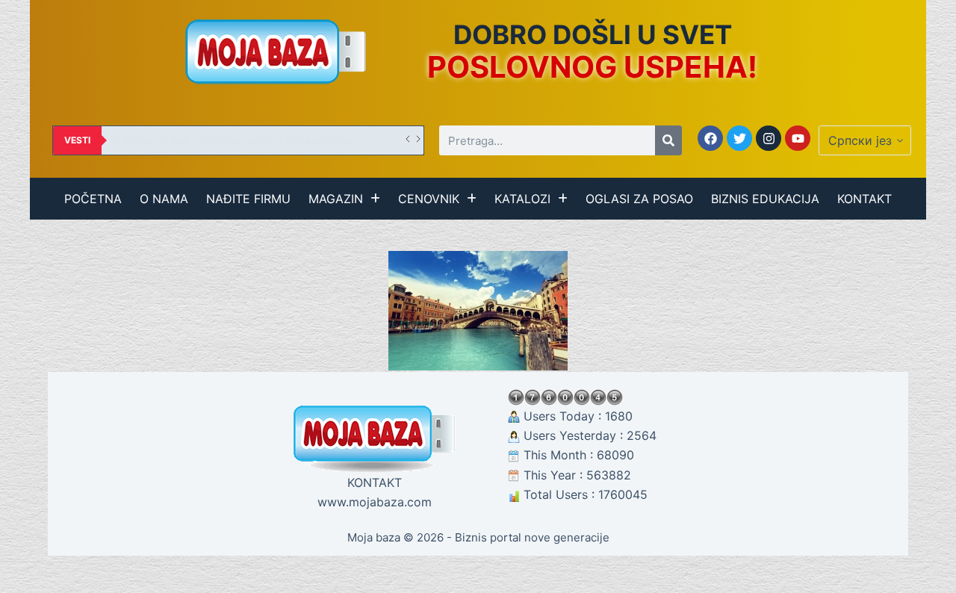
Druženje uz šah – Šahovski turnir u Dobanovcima (231, 140)
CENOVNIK (428, 198)
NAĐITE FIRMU (248, 198)
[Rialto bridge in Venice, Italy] (478, 310)
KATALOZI (522, 198)
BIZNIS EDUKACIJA (765, 198)
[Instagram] (768, 138)
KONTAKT (864, 198)
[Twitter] (739, 138)
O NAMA (164, 198)
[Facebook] (710, 138)
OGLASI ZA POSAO (639, 198)
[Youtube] (797, 138)
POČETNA (93, 198)
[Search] (668, 140)
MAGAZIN (335, 198)
